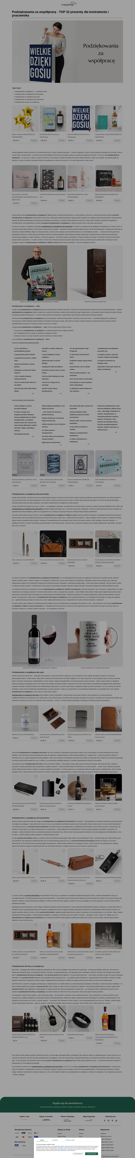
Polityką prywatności (69, 1146)
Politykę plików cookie (62, 1149)
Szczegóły (55, 1140)
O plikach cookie (70, 1140)
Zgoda (42, 1140)
